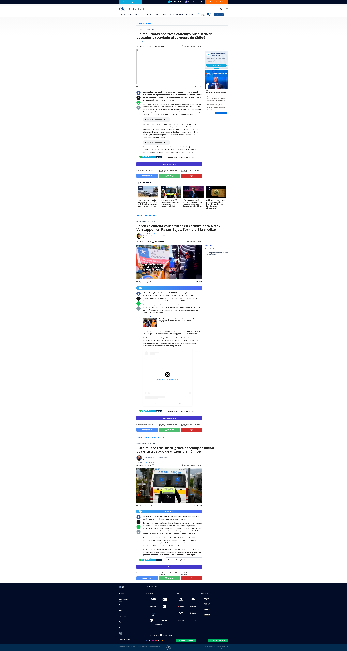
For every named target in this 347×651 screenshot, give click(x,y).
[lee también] (150, 322)
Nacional (129, 14)
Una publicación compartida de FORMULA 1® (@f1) (168, 403)
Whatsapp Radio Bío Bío (219, 640)
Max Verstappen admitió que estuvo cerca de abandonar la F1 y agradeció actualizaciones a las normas (180, 320)
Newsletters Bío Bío (176, 2)
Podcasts (122, 14)
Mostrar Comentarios (169, 164)
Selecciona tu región (128, 2)
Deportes (155, 14)
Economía (148, 14)
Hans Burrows (147, 456)
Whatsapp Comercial (187, 640)
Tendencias (164, 14)
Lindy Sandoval (149, 462)
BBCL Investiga (180, 14)
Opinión (171, 14)
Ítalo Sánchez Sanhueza (150, 234)
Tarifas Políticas (124, 639)
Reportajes (123, 628)
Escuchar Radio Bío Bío (217, 2)
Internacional (139, 14)
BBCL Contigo (190, 14)
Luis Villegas (143, 42)
